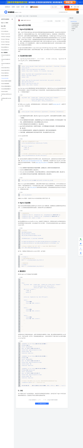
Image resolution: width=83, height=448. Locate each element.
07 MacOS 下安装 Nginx (5, 44)
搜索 (68, 6)
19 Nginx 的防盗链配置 (5, 83)
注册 (78, 6)
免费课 (13, 6)
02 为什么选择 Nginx (4, 31)
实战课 (17, 6)
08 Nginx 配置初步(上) (5, 47)
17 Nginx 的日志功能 (4, 78)
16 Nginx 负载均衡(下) (5, 75)
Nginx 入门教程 (25, 16)
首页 (17, 16)
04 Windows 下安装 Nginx (5, 36)
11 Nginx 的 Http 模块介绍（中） (5, 60)
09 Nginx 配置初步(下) (5, 49)
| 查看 (75, 9)
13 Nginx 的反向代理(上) (5, 67)
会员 (34, 7)
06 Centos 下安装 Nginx (5, 41)
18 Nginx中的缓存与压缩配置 (6, 80)
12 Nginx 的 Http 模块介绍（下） (5, 64)
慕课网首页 (7, 6)
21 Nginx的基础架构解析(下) (6, 88)
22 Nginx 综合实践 (4, 91)
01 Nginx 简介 (3, 28)
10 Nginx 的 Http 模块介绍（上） (5, 56)
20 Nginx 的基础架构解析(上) (6, 86)
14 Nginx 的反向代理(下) (5, 70)
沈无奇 (22, 20)
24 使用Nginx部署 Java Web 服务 (6, 99)
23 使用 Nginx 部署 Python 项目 (6, 95)
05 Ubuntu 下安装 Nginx (5, 39)
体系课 (22, 6)
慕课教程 (20, 16)
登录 (75, 6)
